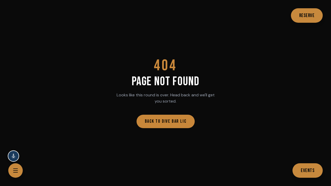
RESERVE (307, 15)
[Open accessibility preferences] (13, 156)
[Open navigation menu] (15, 170)
